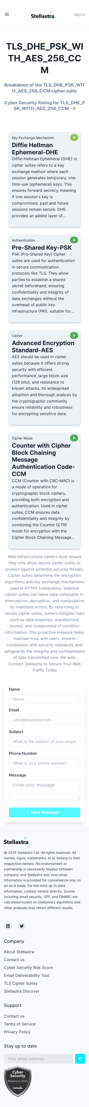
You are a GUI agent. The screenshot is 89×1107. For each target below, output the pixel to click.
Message (17, 775)
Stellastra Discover (21, 991)
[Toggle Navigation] (7, 14)
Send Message (45, 812)
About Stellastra (19, 951)
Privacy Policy (17, 1031)
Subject (16, 731)
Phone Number (23, 753)
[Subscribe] (80, 1059)
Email (14, 709)
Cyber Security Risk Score (28, 967)
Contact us (14, 959)
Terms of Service (20, 1023)
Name (14, 689)
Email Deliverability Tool (26, 975)
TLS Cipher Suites (20, 983)
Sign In (79, 14)
